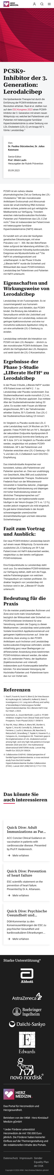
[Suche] (42, 4)
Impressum (26, 1158)
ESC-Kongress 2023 (23, 109)
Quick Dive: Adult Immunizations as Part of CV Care (25, 830)
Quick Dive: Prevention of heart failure (26, 873)
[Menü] (49, 4)
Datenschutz (10, 1158)
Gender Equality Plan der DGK (41, 1162)
